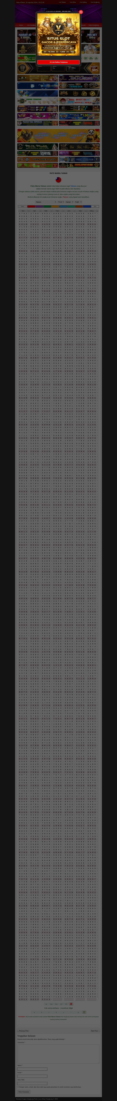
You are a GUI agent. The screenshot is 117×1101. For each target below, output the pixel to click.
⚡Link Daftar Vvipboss (58, 62)
